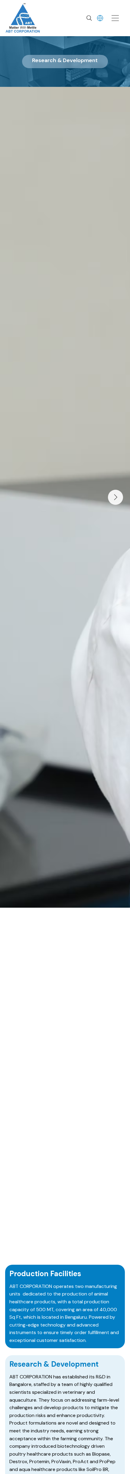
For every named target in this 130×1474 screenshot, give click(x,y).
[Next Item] (115, 497)
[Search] (89, 18)
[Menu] (115, 18)
